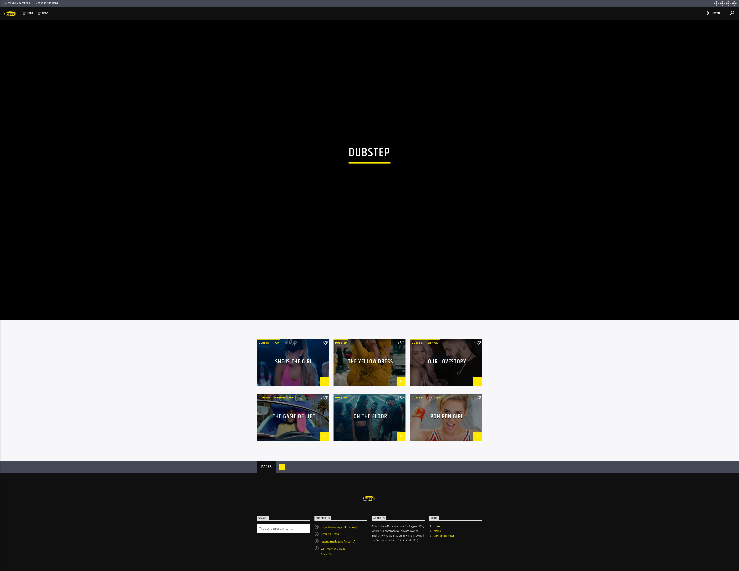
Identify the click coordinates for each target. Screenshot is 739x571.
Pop (276, 360)
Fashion (432, 360)
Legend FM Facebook (18, 3)
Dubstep (264, 360)
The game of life (294, 433)
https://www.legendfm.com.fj (339, 544)
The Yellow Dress (370, 379)
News (45, 13)
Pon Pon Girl (447, 433)
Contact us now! (48, 3)
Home (30, 13)
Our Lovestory (447, 379)
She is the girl (294, 379)
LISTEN (715, 13)
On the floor (370, 433)
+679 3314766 (330, 551)
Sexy (439, 415)
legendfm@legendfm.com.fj (338, 559)
